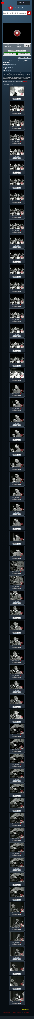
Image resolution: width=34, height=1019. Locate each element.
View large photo (16, 111)
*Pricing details (27, 46)
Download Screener (24, 53)
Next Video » (21, 50)
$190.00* (19, 44)
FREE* (18, 47)
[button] (17, 33)
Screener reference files (9, 47)
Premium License (7, 46)
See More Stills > (25, 1009)
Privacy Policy (26, 1012)
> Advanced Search (23, 17)
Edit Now (25, 81)
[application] (17, 33)
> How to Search (13, 17)
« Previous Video (12, 50)
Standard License (7, 44)
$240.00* (19, 46)
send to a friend (25, 57)
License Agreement (6, 1012)
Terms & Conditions (17, 1012)
